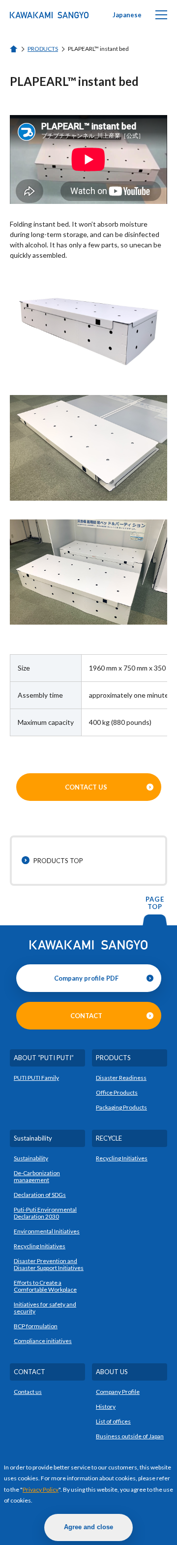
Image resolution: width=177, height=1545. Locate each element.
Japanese (127, 15)
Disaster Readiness (121, 1077)
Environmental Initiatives (47, 1231)
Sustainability (31, 1158)
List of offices (113, 1421)
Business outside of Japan (130, 1436)
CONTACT (86, 1016)
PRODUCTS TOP (58, 861)
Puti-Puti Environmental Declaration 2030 (45, 1213)
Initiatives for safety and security (45, 1308)
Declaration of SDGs (40, 1194)
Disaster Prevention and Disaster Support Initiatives (49, 1264)
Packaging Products (121, 1107)
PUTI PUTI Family (36, 1077)
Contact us (28, 1391)
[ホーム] (14, 49)
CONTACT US (86, 787)
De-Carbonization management (37, 1176)
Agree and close (88, 1527)
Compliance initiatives (43, 1341)
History (106, 1406)
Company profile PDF (86, 978)
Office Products (117, 1092)
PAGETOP (155, 903)
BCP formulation (36, 1326)
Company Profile (118, 1391)
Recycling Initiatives (39, 1246)
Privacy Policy (41, 1489)
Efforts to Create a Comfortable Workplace (45, 1286)
